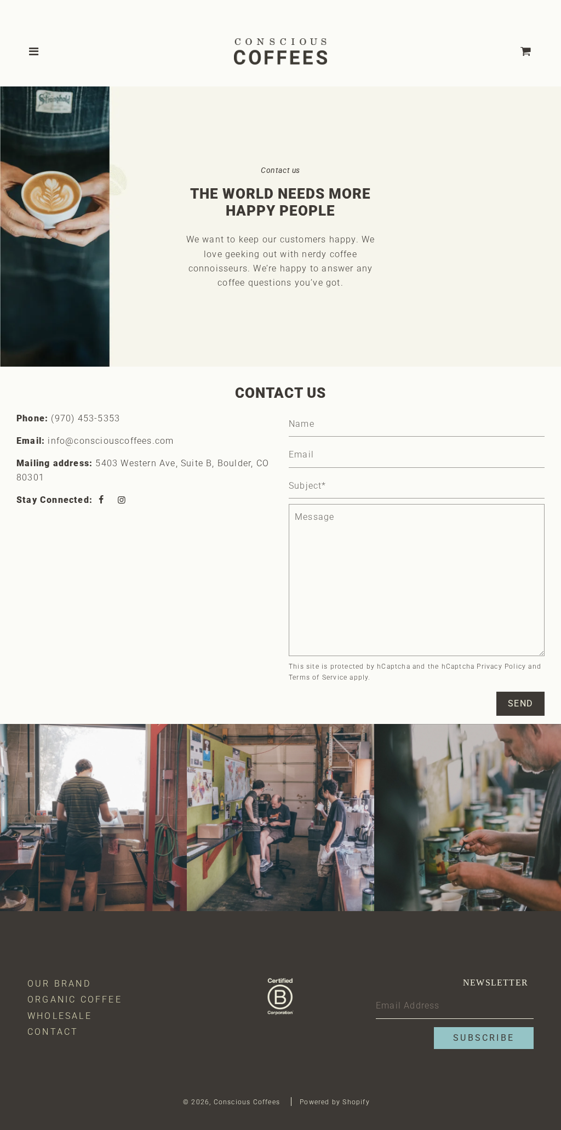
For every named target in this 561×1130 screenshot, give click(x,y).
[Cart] (534, 51)
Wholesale (59, 1016)
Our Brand (59, 983)
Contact (52, 1032)
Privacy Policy (501, 666)
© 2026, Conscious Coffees (231, 1102)
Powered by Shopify (335, 1102)
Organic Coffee (74, 999)
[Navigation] (34, 51)
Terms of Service (318, 677)
